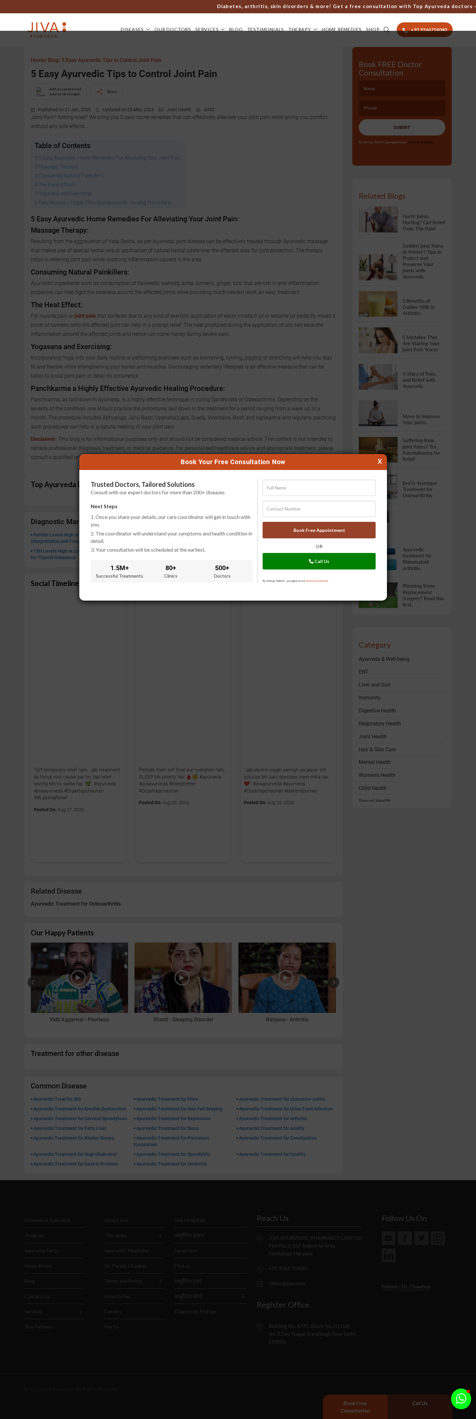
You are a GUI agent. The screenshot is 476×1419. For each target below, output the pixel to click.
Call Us (321, 561)
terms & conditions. (317, 581)
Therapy (299, 29)
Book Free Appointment (319, 530)
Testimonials (265, 29)
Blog (236, 29)
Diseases (132, 29)
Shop (373, 29)
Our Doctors (172, 29)
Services (207, 29)
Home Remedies (342, 29)
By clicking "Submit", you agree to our (296, 581)
